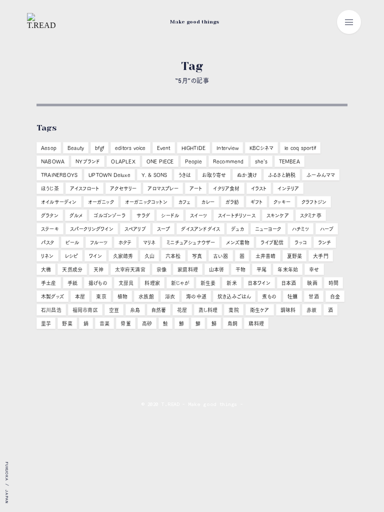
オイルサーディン (59, 202)
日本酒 (289, 283)
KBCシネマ (262, 148)
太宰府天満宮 (130, 269)
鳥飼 (233, 323)
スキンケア (277, 215)
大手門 (320, 256)
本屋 (80, 296)
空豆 (114, 310)
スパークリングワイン (92, 229)
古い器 (220, 256)
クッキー (282, 202)
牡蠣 (293, 296)
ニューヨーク (268, 229)
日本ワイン (259, 283)
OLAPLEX (123, 161)
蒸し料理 (208, 310)
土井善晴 (266, 256)
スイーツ (198, 215)
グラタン (49, 215)
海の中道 (196, 296)
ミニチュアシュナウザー (190, 242)
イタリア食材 (226, 188)
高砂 (147, 323)
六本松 (173, 256)
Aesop (48, 148)
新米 (231, 283)
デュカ (237, 229)
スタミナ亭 (311, 215)
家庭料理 (188, 269)
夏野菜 (294, 256)
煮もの (269, 296)
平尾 (261, 269)
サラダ (143, 215)
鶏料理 (256, 323)
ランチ (325, 242)
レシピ (71, 256)
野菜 (67, 323)
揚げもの (98, 283)
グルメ (76, 215)
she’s (261, 161)
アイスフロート (84, 188)
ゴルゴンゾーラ (109, 215)
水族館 (146, 296)
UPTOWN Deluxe (109, 175)
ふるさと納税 (282, 175)
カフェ (184, 202)
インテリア (288, 188)
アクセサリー (123, 188)
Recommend (228, 161)
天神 (99, 269)
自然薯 (159, 310)
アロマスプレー (163, 188)
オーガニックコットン (146, 202)
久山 (149, 256)
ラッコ (300, 242)
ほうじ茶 (50, 188)
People (193, 161)
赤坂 (311, 310)
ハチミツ (300, 229)
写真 (197, 256)
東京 (101, 296)
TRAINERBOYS (59, 175)
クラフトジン (314, 202)
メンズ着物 (238, 242)
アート (196, 188)
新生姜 (208, 283)
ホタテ (125, 242)
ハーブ (327, 229)
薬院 (233, 310)
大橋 (46, 269)
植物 (123, 296)
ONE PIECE (160, 161)
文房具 (126, 283)
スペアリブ (135, 229)
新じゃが (180, 283)
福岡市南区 (85, 310)
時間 (333, 283)
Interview (227, 148)
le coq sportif (300, 148)
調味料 (288, 310)
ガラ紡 (233, 202)
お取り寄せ (214, 175)
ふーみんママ (320, 175)
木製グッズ (52, 296)
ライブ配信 (272, 242)
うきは (185, 175)
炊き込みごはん (234, 296)
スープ (163, 229)
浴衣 (170, 296)
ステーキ (50, 229)
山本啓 (216, 269)
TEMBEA (289, 161)
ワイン (95, 256)
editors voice (130, 148)
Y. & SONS (155, 175)
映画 (312, 283)
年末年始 (288, 269)
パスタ (47, 242)
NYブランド (88, 161)
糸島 (135, 310)
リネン (47, 256)
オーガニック (101, 202)
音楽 (105, 323)
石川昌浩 (51, 310)
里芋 (46, 323)
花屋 (182, 310)
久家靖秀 (123, 256)
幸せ (314, 269)
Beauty (76, 148)
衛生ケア (260, 310)
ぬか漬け (247, 175)
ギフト (256, 202)
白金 (335, 296)
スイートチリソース (237, 215)
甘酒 (313, 296)
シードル (170, 215)
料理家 (152, 283)
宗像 (161, 269)
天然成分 (72, 269)
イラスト (259, 188)
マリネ (149, 242)
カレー (208, 202)
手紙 (73, 283)
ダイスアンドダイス (200, 229)
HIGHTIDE (194, 148)
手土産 (48, 283)
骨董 (125, 323)
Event (163, 148)
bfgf (99, 148)
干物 (241, 269)
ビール (73, 242)
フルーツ (99, 242)
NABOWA (52, 161)
